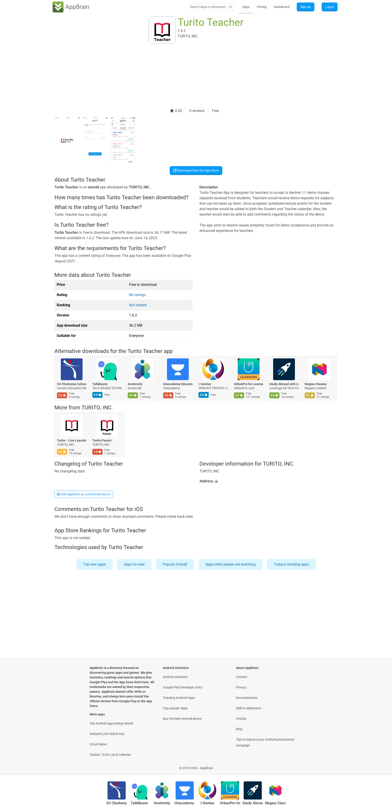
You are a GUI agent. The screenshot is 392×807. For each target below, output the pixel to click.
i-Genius (204, 384)
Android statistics (175, 677)
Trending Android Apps (179, 698)
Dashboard (281, 7)
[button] (268, 481)
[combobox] (208, 6)
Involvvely (135, 384)
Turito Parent (101, 440)
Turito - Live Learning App (71, 440)
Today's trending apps (291, 564)
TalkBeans (100, 384)
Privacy (241, 687)
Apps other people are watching (230, 564)
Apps (246, 7)
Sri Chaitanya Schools (71, 384)
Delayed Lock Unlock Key (107, 734)
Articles (241, 718)
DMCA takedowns (248, 708)
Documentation (247, 698)
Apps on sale (134, 564)
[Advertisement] (190, 76)
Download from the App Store (197, 170)
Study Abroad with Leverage (284, 384)
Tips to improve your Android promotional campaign (265, 742)
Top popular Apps (175, 708)
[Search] (230, 6)
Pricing (262, 7)
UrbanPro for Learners (248, 384)
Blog (239, 729)
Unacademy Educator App (178, 384)
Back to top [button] (381, 765)
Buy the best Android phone (182, 718)
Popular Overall (175, 564)
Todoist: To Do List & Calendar (110, 754)
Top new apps (94, 564)
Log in (329, 7)
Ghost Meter (98, 744)
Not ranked (138, 305)
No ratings (137, 295)
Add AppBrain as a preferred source (85, 494)
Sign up (305, 7)
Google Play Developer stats (182, 687)
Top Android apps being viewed (111, 723)
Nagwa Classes (316, 384)
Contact (241, 677)
